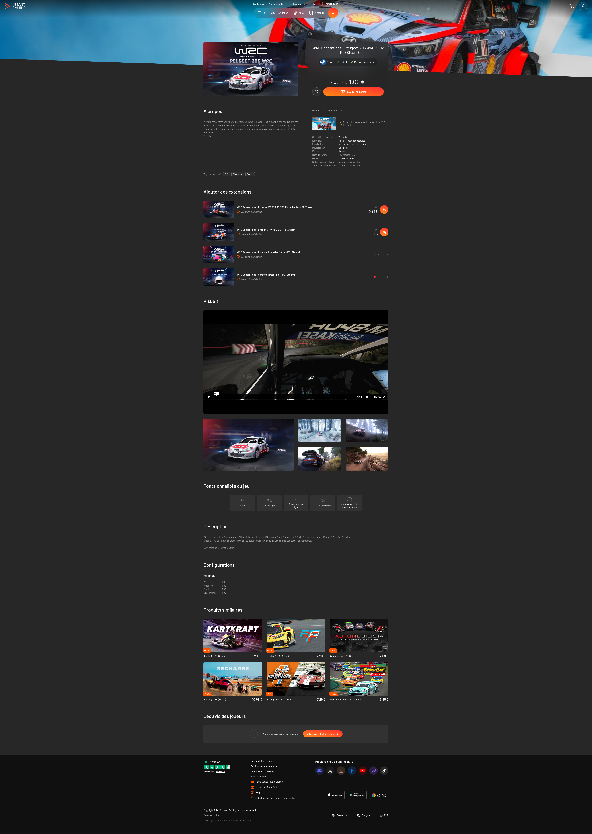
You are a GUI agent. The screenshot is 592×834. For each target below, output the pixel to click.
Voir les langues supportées (351, 140)
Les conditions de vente (262, 761)
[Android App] (357, 795)
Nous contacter (258, 776)
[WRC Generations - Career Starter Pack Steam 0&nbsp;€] (219, 277)
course (250, 174)
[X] (330, 770)
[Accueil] (15, 6)
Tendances (258, 3)
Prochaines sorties (298, 3)
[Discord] (319, 770)
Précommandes (276, 3)
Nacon (341, 151)
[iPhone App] (335, 795)
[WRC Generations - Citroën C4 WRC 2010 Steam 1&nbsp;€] (219, 232)
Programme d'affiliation (262, 771)
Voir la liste (343, 137)
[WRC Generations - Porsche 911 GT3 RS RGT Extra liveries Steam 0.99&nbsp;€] (219, 209)
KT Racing (343, 147)
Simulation (351, 158)
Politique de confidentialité (264, 766)
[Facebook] (352, 770)
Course (341, 158)
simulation (237, 174)
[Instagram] (341, 770)
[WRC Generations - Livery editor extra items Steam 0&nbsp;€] (219, 254)
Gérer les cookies (212, 815)
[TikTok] (384, 770)
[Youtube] (362, 770)
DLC (226, 174)
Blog (314, 3)
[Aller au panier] (572, 6)
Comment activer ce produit (352, 144)
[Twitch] (373, 770)
